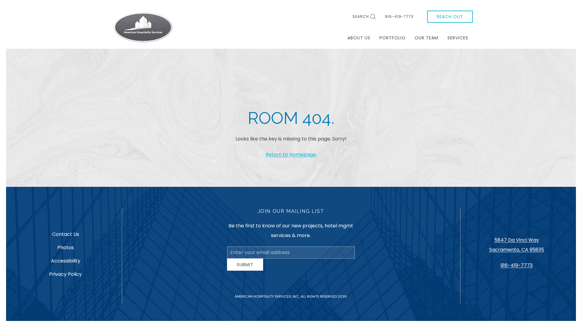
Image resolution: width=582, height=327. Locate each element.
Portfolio (393, 38)
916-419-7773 (399, 16)
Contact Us (65, 236)
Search (361, 16)
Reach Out (450, 17)
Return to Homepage (291, 154)
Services (457, 38)
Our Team (426, 38)
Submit (245, 269)
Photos (65, 249)
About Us (358, 38)
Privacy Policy (65, 276)
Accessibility (65, 263)
